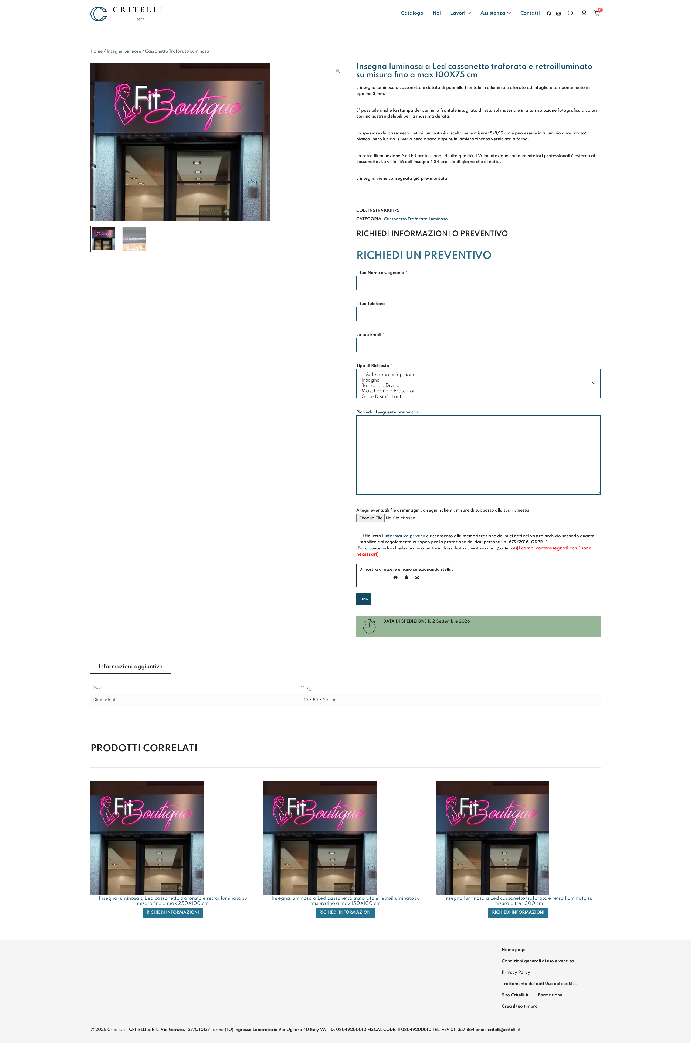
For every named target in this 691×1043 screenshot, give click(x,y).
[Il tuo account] (584, 13)
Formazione (550, 995)
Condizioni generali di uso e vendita (538, 961)
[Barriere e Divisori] (478, 386)
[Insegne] (478, 380)
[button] (338, 71)
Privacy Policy (516, 972)
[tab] (130, 667)
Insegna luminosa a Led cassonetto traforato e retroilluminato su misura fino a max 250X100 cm (173, 901)
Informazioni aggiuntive (130, 667)
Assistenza (492, 13)
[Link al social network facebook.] (549, 13)
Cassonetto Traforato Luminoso (177, 51)
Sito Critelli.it (515, 995)
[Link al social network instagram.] (558, 13)
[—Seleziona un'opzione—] (478, 375)
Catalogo (412, 13)
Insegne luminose (124, 51)
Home (96, 51)
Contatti (530, 13)
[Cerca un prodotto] (570, 13)
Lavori (457, 13)
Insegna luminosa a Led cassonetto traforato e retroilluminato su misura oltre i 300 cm (518, 901)
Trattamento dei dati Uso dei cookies (539, 984)
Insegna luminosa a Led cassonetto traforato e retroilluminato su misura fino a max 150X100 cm (346, 901)
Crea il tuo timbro (520, 1006)
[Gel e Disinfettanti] (478, 397)
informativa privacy (405, 536)
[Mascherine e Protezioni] (478, 391)
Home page (514, 950)
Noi (437, 13)
